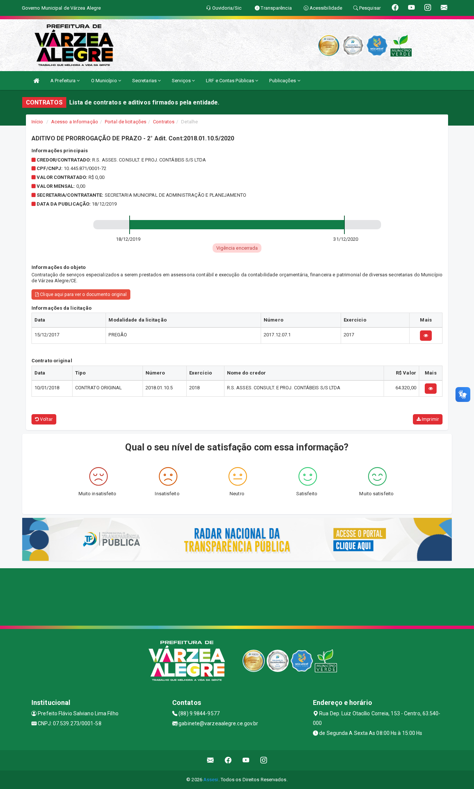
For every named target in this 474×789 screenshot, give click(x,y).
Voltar (46, 419)
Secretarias (145, 80)
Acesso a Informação (74, 121)
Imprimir (430, 419)
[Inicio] (36, 80)
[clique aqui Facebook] (228, 760)
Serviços (182, 80)
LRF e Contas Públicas (230, 80)
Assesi (210, 779)
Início (37, 121)
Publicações (283, 80)
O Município (104, 80)
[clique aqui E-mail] (210, 760)
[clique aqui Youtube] (246, 760)
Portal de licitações (125, 121)
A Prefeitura (63, 80)
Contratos (163, 121)
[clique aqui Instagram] (263, 760)
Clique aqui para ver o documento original (83, 294)
